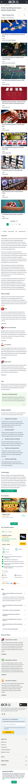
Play (23, 515)
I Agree (14, 782)
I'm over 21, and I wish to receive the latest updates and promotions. (14, 728)
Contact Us (3, 744)
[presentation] (26, 399)
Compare (4, 544)
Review (8, 544)
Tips (16, 231)
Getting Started (22, 231)
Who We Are (3, 742)
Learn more (3, 323)
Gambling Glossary (9, 490)
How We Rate (4, 747)
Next (19, 224)
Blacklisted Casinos (5, 752)
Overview (5, 231)
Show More (14, 523)
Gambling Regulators (5, 749)
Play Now (23, 543)
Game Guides (11, 231)
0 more (18, 583)
